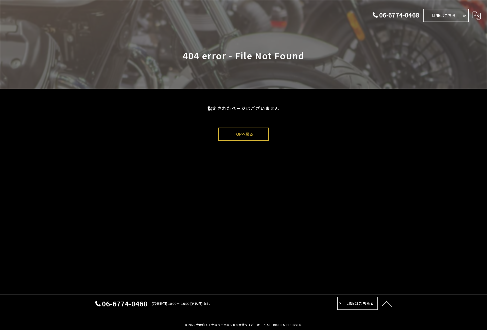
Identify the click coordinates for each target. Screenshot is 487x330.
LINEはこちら (444, 15)
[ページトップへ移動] (387, 303)
